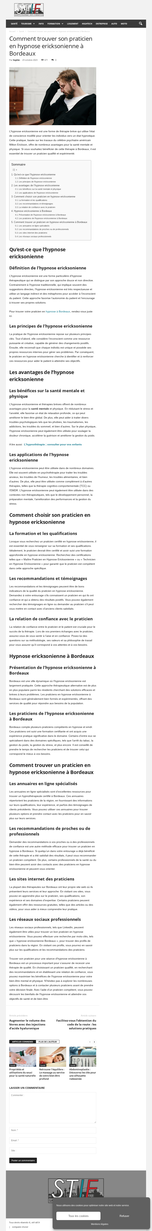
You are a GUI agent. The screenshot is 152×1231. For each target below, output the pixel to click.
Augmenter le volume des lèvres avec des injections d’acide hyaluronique (27, 1024)
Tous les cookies (78, 1215)
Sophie (16, 60)
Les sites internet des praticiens (33, 233)
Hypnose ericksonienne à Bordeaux (33, 211)
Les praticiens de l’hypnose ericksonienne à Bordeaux (43, 218)
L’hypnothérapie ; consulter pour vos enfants (53, 444)
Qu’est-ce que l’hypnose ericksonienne (34, 174)
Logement (72, 23)
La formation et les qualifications (33, 200)
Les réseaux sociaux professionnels (35, 236)
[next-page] (94, 1042)
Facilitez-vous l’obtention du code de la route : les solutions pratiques (76, 1024)
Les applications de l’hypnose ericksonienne (38, 193)
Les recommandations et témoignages (36, 204)
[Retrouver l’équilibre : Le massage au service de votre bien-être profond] (52, 1057)
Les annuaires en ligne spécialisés (34, 226)
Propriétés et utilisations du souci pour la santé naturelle (22, 1072)
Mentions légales (99, 1224)
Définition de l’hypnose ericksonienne (35, 178)
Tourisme (26, 23)
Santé (14, 23)
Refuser (124, 1215)
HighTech (87, 23)
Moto (124, 23)
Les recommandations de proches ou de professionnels (44, 229)
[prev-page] (90, 1042)
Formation (53, 23)
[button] (140, 24)
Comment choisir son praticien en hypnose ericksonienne (44, 196)
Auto (114, 23)
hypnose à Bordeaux (58, 311)
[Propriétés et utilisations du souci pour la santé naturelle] (22, 1057)
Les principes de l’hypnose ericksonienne (37, 182)
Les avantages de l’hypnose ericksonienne (37, 185)
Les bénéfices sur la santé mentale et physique (40, 189)
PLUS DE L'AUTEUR (48, 1041)
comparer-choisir (20, 1226)
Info (41, 23)
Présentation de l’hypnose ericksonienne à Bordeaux (42, 215)
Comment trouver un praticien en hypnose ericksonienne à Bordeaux (50, 222)
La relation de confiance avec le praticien (37, 207)
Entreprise (102, 23)
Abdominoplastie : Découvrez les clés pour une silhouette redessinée (82, 1074)
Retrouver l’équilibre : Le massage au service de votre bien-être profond (52, 1074)
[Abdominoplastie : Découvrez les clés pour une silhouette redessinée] (82, 1057)
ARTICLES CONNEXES (22, 1041)
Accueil (12, 31)
